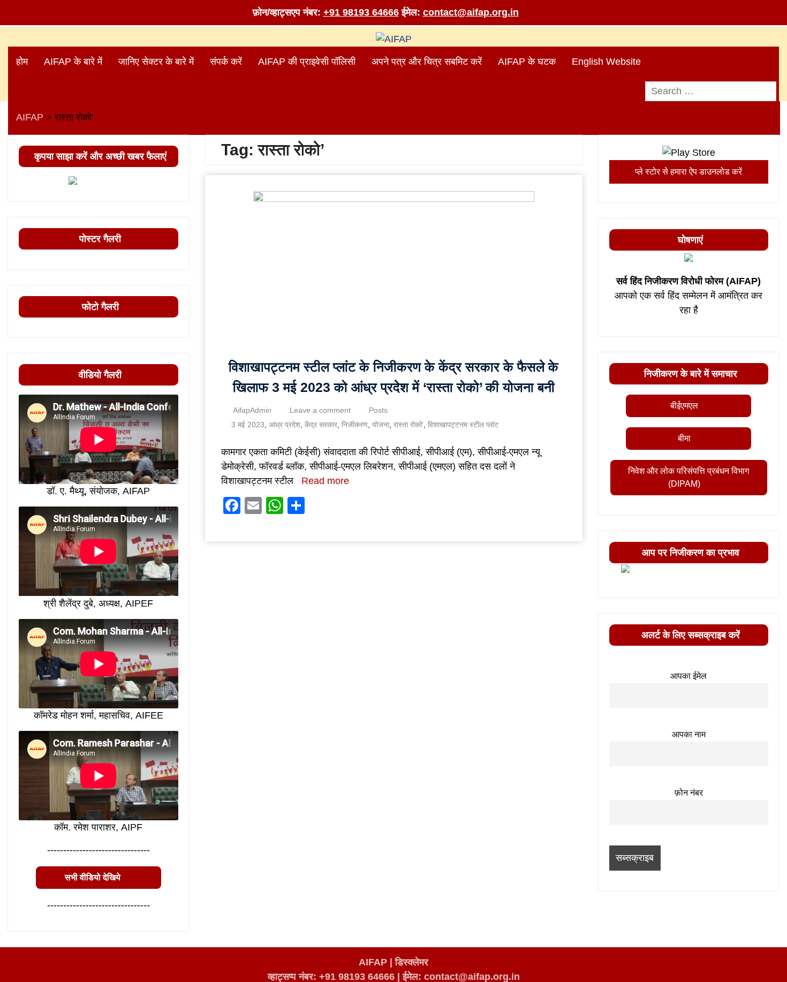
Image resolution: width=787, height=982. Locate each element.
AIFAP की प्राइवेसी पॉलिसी (306, 61)
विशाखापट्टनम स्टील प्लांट (463, 424)
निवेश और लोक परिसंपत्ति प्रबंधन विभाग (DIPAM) (688, 477)
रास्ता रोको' (408, 424)
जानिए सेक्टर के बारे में (156, 61)
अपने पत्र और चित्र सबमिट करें (427, 61)
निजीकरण (355, 424)
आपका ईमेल (688, 676)
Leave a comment (320, 410)
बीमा (684, 438)
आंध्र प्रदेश (284, 424)
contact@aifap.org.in (471, 12)
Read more (325, 480)
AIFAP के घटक (527, 61)
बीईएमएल (684, 405)
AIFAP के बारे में (73, 61)
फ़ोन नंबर (689, 792)
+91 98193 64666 (361, 12)
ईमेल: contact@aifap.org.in (461, 976)
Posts (378, 410)
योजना (380, 424)
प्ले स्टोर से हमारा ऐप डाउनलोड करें (688, 171)
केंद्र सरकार (321, 424)
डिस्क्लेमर (411, 962)
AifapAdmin (252, 410)
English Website (606, 61)
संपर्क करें (226, 61)
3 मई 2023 (247, 424)
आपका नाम (689, 734)
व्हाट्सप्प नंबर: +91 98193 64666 (331, 976)
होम (22, 61)
